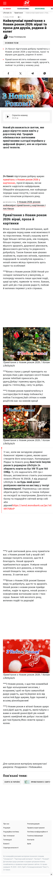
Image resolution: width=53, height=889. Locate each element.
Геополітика (23, 9)
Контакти (30, 840)
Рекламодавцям (33, 824)
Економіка (40, 9)
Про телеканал (9, 836)
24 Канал (7, 9)
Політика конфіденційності (37, 832)
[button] (8, 73)
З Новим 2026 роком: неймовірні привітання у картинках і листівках (24, 205)
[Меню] (4, 3)
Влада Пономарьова (17, 37)
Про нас (6, 824)
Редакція (6, 828)
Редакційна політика (11, 832)
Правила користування (36, 828)
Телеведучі (7, 840)
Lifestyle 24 (7, 13)
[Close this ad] (51, 874)
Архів (29, 844)
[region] (26, 883)
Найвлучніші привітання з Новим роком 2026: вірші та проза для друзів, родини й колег (37, 13)
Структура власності (10, 848)
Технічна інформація (35, 836)
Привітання (18, 13)
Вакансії (6, 844)
